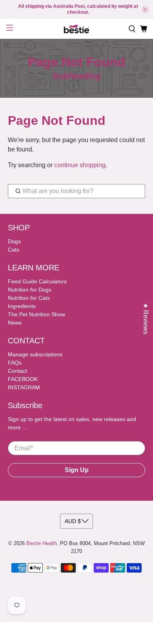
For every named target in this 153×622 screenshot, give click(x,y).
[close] (145, 9)
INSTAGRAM (24, 387)
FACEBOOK (23, 379)
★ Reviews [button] (145, 318)
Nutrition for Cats (29, 298)
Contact (17, 371)
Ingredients (22, 306)
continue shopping (80, 165)
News (15, 322)
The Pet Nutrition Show (36, 314)
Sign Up (77, 470)
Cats (13, 249)
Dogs (14, 241)
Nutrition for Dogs (29, 289)
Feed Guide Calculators (37, 281)
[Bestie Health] (76, 29)
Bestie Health (41, 543)
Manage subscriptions (35, 354)
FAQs (15, 362)
